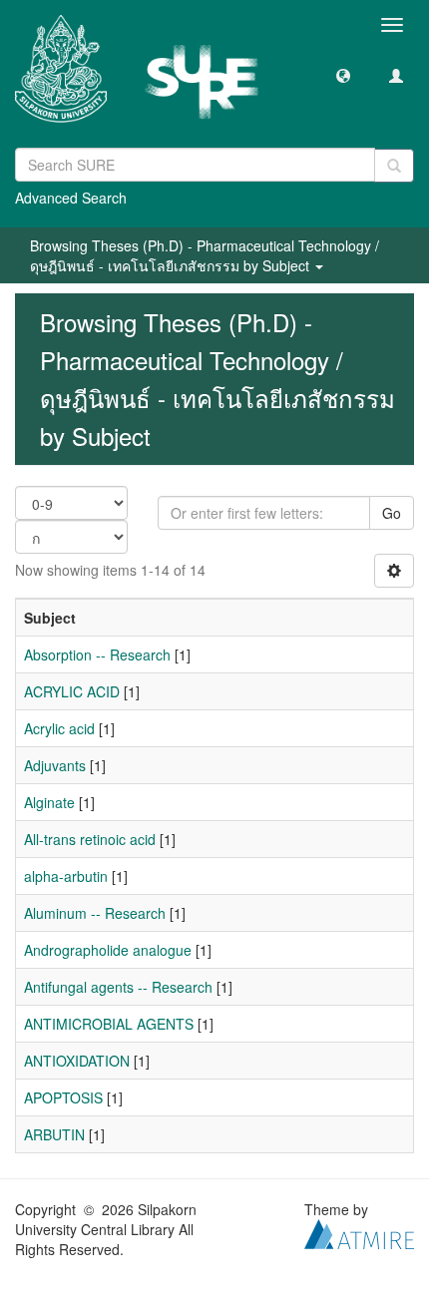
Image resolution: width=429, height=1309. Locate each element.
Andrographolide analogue (108, 950)
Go (391, 513)
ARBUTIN (54, 1134)
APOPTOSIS (63, 1097)
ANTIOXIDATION (77, 1061)
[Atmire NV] (359, 1232)
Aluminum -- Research (95, 913)
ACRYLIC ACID (72, 691)
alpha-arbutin (66, 876)
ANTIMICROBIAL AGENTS (109, 1024)
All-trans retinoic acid (90, 839)
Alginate (49, 802)
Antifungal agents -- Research (118, 987)
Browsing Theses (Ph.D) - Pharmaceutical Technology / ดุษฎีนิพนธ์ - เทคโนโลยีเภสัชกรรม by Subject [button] (204, 255)
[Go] (394, 166)
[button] (343, 75)
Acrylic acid (59, 728)
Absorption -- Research (97, 654)
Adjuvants (55, 765)
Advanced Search (71, 198)
